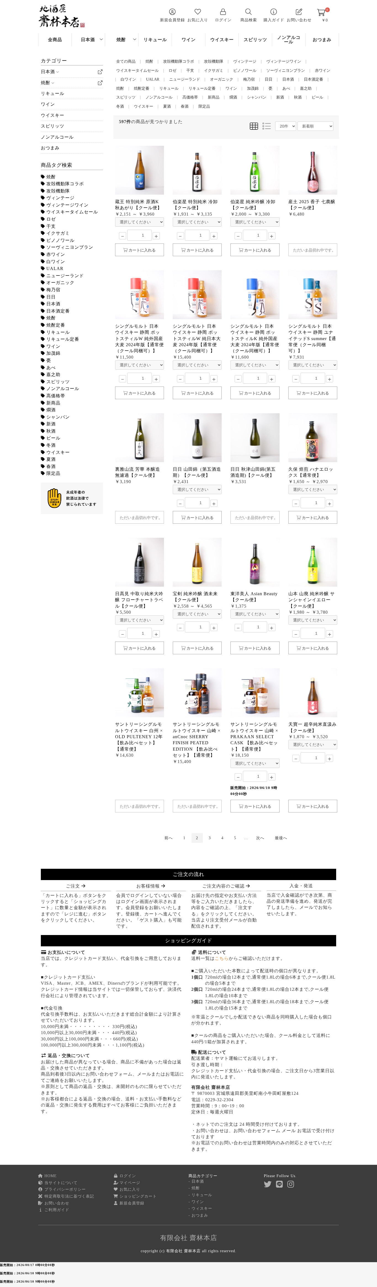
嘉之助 (52, 374)
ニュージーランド (64, 275)
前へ (168, 838)
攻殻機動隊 (57, 191)
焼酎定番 (55, 325)
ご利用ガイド (56, 1210)
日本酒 (88, 39)
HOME (50, 1176)
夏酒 (50, 459)
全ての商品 (126, 61)
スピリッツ (255, 39)
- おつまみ (198, 1215)
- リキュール (200, 1195)
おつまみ (322, 39)
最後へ (281, 838)
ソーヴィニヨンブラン (69, 247)
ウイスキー (222, 39)
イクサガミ (57, 233)
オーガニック (60, 282)
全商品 (55, 39)
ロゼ (50, 219)
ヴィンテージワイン (67, 205)
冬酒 (50, 445)
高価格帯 (55, 395)
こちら (222, 958)
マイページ (129, 1183)
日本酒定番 (57, 311)
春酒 (50, 466)
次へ (260, 838)
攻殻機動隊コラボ (64, 183)
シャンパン (57, 417)
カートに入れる (142, 250)
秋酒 (50, 431)
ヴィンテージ (60, 197)
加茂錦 (52, 353)
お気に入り (129, 1189)
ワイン (189, 39)
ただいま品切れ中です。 (314, 250)
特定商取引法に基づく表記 (68, 1196)
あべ (50, 367)
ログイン (127, 1176)
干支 (50, 226)
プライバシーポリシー (64, 1189)
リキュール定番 (62, 339)
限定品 (52, 473)
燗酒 (50, 409)
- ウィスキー (200, 1208)
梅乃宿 (52, 289)
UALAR (54, 268)
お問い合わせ (56, 1203)
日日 (50, 297)
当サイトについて (60, 1183)
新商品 (52, 403)
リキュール (155, 39)
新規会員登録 (131, 1203)
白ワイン (55, 261)
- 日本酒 (196, 1181)
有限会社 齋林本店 (188, 1237)
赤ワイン (55, 254)
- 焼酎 (194, 1188)
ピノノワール (60, 240)
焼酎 (121, 39)
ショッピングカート (137, 1196)
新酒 (50, 424)
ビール (52, 438)
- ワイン (196, 1202)
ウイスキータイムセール (71, 212)
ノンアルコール (289, 39)
